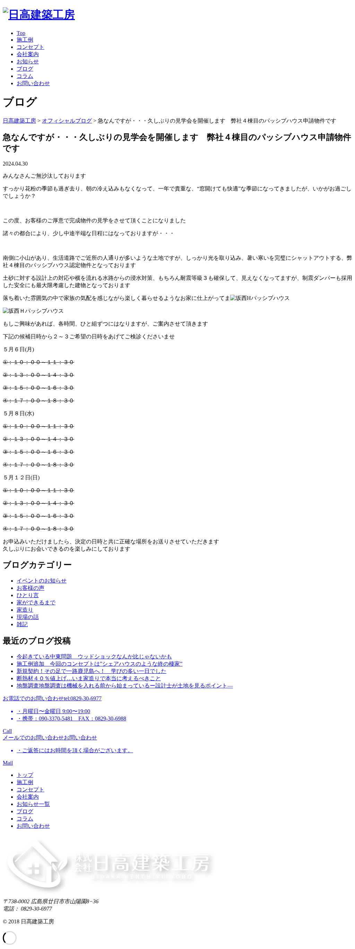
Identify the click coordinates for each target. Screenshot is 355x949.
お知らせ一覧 (33, 804)
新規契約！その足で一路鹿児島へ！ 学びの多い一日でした (91, 671)
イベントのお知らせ (42, 581)
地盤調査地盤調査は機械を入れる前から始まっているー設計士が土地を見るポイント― (125, 686)
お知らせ (28, 61)
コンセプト (30, 47)
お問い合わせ (33, 83)
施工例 (25, 40)
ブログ (25, 69)
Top (21, 33)
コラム (25, 76)
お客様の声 (30, 588)
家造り (25, 610)
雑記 (22, 624)
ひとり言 (28, 595)
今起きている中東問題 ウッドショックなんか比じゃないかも (94, 656)
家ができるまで (36, 602)
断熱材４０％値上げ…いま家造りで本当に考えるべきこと (89, 678)
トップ (25, 775)
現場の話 (28, 617)
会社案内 (28, 54)
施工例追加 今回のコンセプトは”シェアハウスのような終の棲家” (99, 664)
